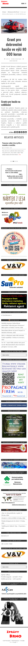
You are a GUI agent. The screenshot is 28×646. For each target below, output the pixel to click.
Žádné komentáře (13, 60)
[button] (24, 3)
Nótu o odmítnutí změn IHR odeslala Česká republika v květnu (12, 336)
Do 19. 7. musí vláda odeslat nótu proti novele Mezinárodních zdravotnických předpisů (13, 345)
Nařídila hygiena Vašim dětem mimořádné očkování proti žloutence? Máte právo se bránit (12, 325)
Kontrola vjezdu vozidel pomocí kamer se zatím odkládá (13, 171)
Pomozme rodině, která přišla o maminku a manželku (12, 144)
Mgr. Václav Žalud (17, 59)
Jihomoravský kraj (13, 12)
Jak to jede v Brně (6, 544)
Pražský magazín (6, 577)
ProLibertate (14, 320)
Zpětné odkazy (5, 575)
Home (4, 12)
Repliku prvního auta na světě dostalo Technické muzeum (15, 177)
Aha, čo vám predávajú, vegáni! (10, 513)
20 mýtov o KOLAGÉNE (8, 518)
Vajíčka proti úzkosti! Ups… (9, 526)
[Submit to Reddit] (24, 132)
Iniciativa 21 (5, 536)
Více (20, 154)
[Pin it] (22, 132)
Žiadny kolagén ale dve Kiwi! (10, 521)
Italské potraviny (6, 579)
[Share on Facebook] (15, 132)
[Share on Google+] (19, 132)
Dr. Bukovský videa (15, 510)
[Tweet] (17, 132)
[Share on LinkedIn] (26, 132)
